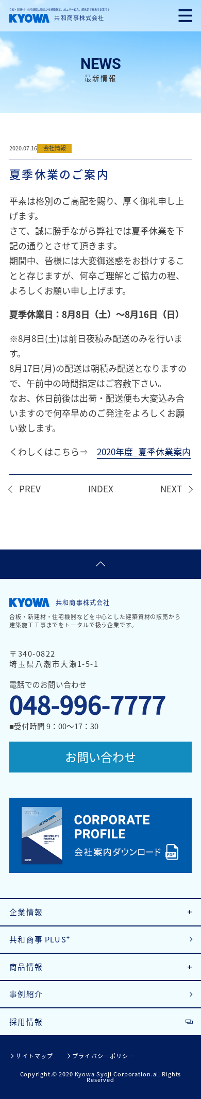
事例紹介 (26, 994)
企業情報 (26, 912)
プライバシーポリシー (103, 1056)
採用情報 (26, 1021)
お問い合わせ (100, 756)
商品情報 (26, 966)
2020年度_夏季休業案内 (144, 451)
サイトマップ (34, 1056)
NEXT (171, 488)
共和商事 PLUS (39, 939)
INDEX (100, 488)
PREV (30, 488)
